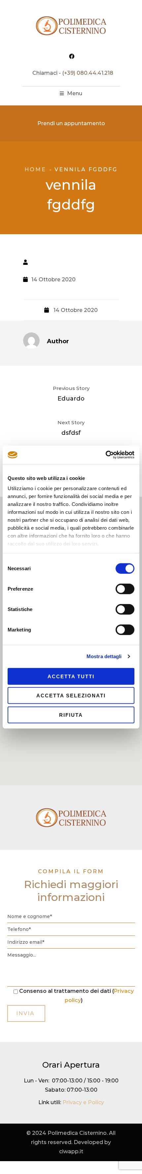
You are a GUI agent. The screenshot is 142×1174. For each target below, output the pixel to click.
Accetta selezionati (71, 695)
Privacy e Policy (83, 1102)
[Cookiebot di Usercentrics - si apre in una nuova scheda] (105, 455)
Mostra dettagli (104, 656)
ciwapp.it (71, 1151)
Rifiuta (71, 714)
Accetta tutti (71, 676)
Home (35, 169)
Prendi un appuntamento (71, 123)
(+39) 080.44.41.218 (87, 73)
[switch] (125, 588)
